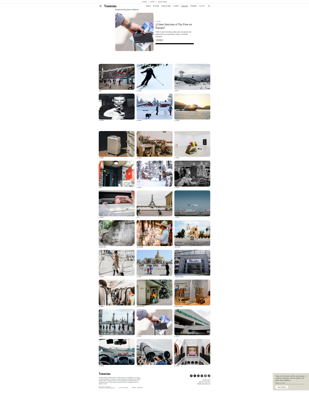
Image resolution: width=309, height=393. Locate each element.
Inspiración (184, 6)
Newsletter (202, 6)
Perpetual (193, 6)
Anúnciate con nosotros (204, 382)
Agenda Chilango (162, 1)
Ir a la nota (159, 40)
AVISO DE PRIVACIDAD (123, 387)
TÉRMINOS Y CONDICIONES (137, 387)
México (148, 6)
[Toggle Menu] (100, 6)
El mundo (156, 6)
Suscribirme (281, 387)
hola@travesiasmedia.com (203, 383)
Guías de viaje (166, 6)
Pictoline (152, 1)
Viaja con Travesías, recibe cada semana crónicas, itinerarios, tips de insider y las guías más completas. (289, 378)
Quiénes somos (206, 380)
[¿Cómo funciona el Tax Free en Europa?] (134, 32)
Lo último (176, 6)
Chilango (144, 1)
